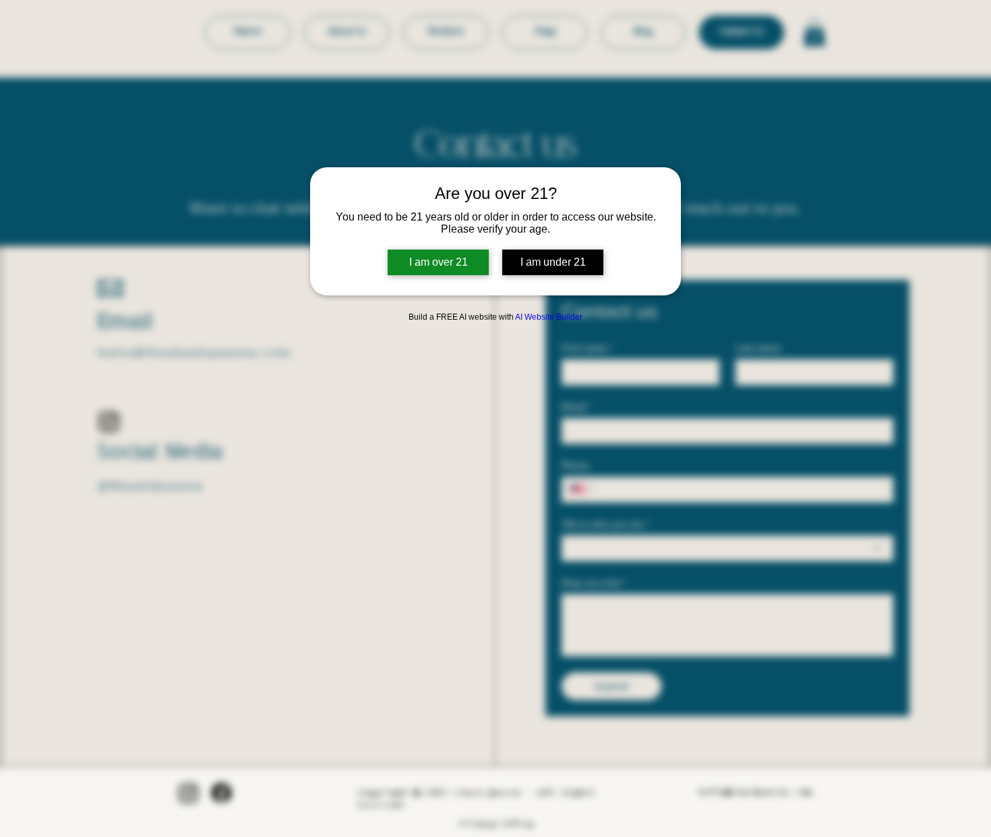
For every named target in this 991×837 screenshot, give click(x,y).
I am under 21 (553, 262)
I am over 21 (438, 262)
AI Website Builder (548, 317)
